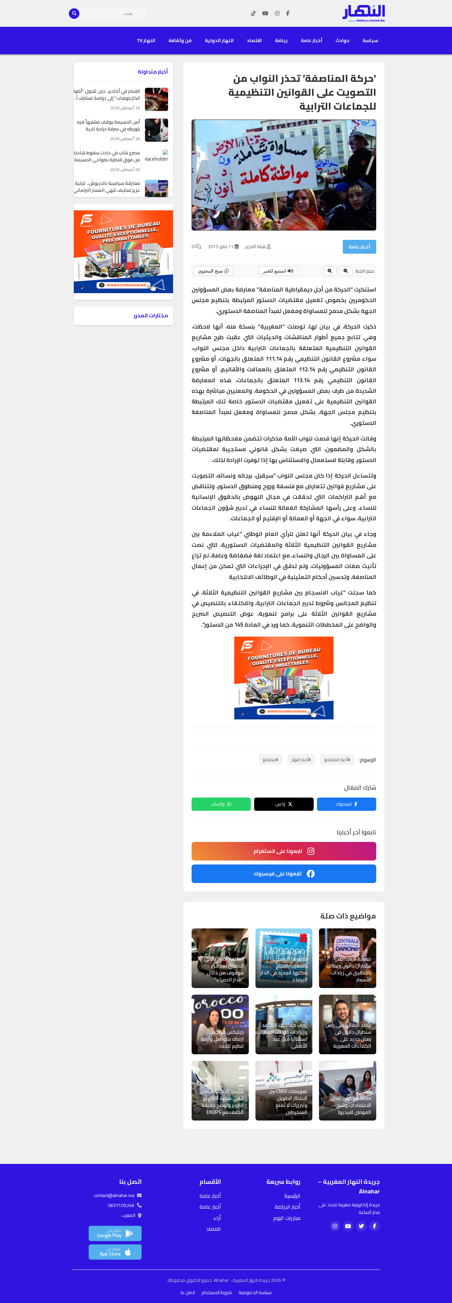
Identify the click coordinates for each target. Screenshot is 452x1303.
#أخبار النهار (301, 759)
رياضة (281, 40)
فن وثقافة (180, 40)
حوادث (342, 40)
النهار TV (146, 40)
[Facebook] (288, 13)
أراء (217, 1218)
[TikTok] (253, 13)
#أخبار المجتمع (337, 759)
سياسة (370, 40)
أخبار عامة (311, 40)
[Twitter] (361, 1226)
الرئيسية (292, 1196)
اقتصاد (254, 40)
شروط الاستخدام (217, 1292)
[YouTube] (265, 13)
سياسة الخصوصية (255, 1292)
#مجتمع (270, 759)
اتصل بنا (188, 1292)
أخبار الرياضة (287, 1207)
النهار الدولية (219, 40)
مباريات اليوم (286, 1218)
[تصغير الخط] (345, 271)
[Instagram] (277, 13)
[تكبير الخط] (330, 271)
